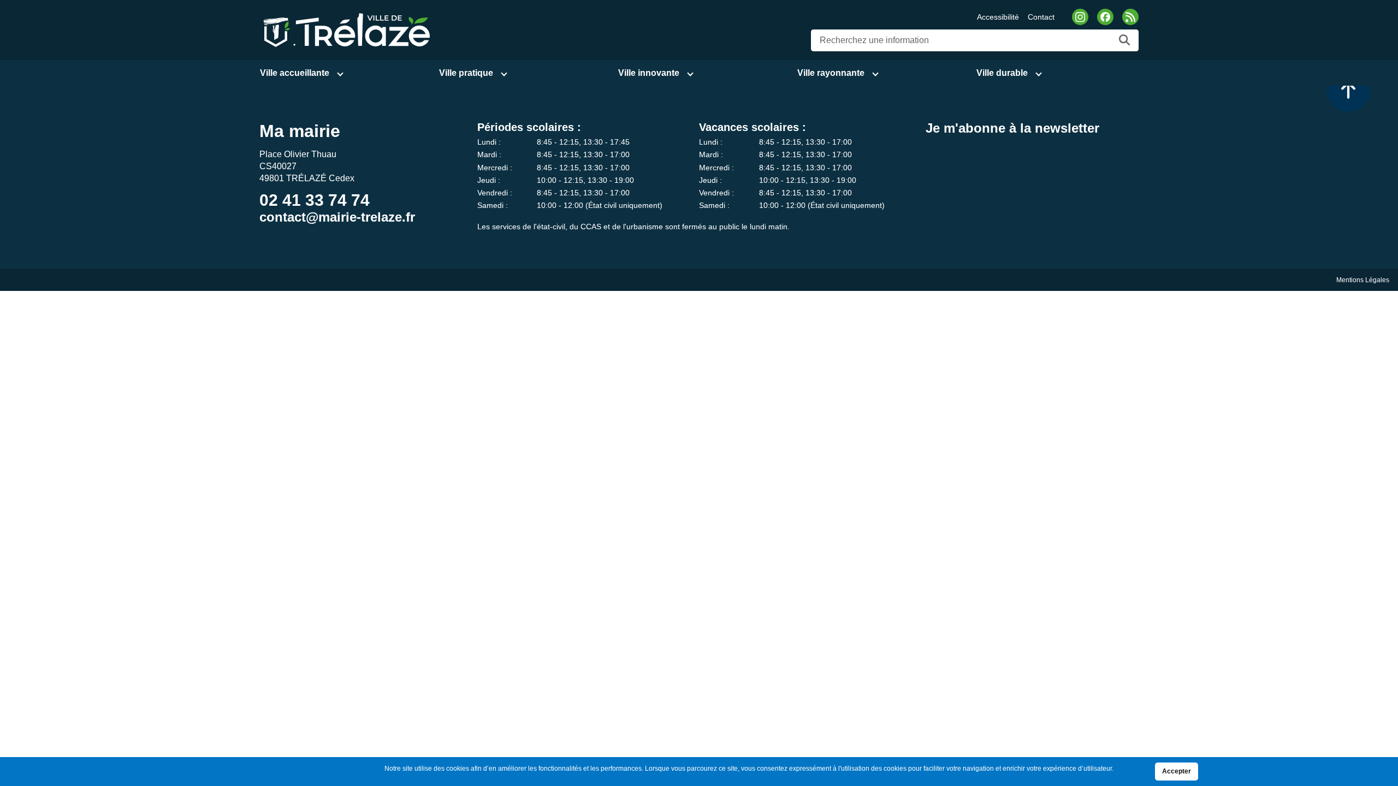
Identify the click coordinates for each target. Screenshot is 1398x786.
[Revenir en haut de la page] (1348, 90)
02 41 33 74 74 (314, 200)
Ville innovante (648, 73)
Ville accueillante (294, 73)
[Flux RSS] (1130, 17)
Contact (1041, 17)
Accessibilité (998, 17)
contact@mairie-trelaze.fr (337, 217)
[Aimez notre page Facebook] (1105, 17)
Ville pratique (466, 73)
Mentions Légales (1362, 280)
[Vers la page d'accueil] (344, 29)
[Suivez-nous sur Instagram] (1080, 17)
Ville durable (1002, 73)
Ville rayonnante (830, 73)
